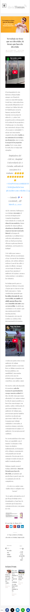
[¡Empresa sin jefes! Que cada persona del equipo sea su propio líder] (8, 571)
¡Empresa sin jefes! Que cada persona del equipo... (7, 579)
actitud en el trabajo (17, 535)
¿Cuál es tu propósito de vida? (22, 556)
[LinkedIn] (18, 610)
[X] (12, 610)
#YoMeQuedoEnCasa (15, 187)
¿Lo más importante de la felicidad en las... (15, 587)
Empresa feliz (21, 537)
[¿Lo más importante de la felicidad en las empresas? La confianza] (15, 576)
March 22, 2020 (15, 204)
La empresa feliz (19, 51)
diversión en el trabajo (11, 537)
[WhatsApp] (23, 610)
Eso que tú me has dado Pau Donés (21, 577)
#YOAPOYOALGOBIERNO (17, 183)
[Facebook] (7, 610)
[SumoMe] (28, 610)
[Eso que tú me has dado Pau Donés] (21, 571)
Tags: (10, 535)
